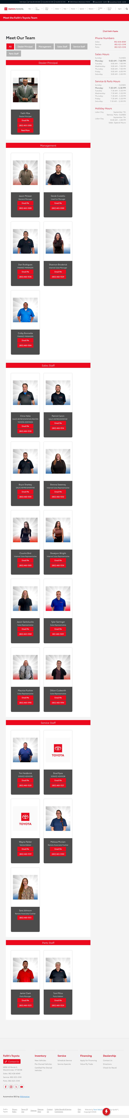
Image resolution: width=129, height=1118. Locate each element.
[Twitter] (16, 1086)
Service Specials (64, 1064)
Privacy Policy (14, 1110)
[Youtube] (21, 1086)
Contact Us (13, 1061)
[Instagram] (10, 1086)
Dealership (109, 1055)
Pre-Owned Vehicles (43, 1064)
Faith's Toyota (5, 1110)
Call (111, 31)
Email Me (25, 120)
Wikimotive (24, 1096)
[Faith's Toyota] (14, 8)
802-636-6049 (120, 41)
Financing (86, 1055)
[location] (68, 2)
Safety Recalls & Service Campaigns (63, 1110)
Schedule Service (65, 1060)
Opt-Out (79, 1110)
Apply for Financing (88, 1060)
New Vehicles (40, 1060)
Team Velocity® (98, 1109)
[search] (127, 8)
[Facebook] (5, 1086)
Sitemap (34, 1110)
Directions (107, 1064)
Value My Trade (86, 1064)
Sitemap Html (40, 1110)
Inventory (40, 1055)
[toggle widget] (106, 1111)
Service (62, 1055)
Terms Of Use (24, 1110)
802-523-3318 (120, 44)
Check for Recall (110, 1067)
